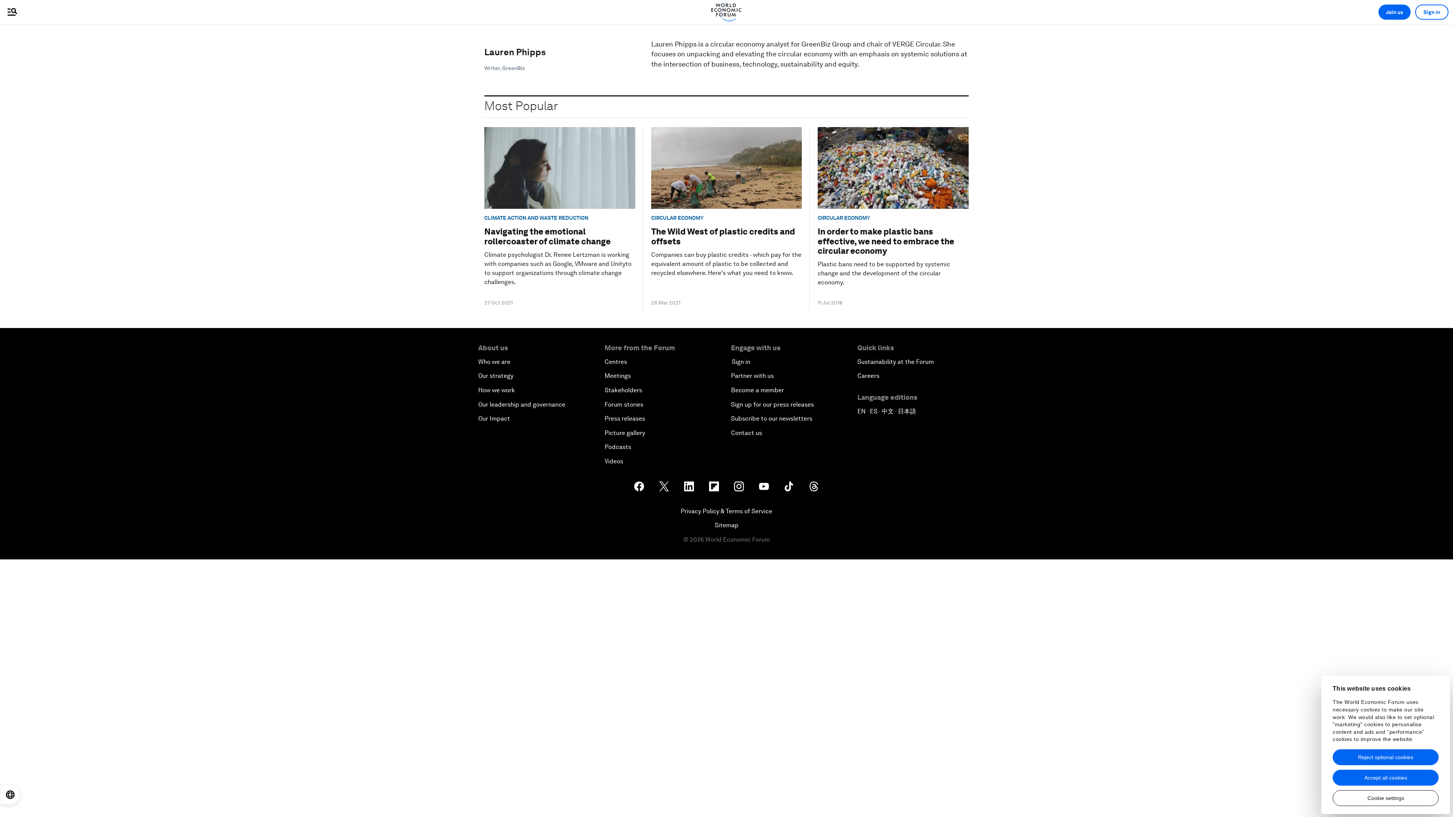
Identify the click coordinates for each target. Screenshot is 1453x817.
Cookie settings (1385, 798)
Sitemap (727, 525)
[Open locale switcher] (10, 795)
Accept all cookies (1385, 778)
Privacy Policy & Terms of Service (726, 511)
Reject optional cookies (1385, 757)
